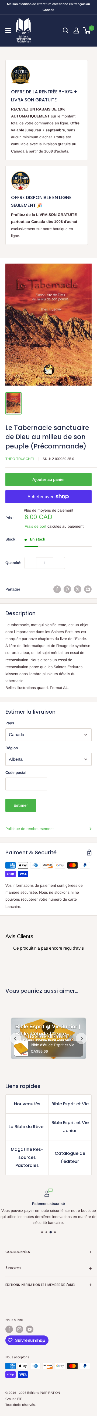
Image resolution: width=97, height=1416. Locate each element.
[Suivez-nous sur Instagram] (19, 1329)
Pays (9, 723)
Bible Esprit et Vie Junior (70, 1127)
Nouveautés (27, 1104)
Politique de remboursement (29, 829)
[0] (87, 30)
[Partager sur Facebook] (57, 589)
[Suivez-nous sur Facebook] (9, 1329)
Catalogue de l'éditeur (70, 1157)
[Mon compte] (76, 30)
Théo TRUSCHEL (20, 459)
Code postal (15, 772)
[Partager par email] (88, 589)
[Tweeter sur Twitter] (77, 589)
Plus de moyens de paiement (48, 510)
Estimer (20, 805)
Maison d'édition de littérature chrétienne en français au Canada (48, 7)
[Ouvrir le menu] (8, 30)
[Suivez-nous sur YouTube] (29, 1329)
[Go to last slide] (15, 1038)
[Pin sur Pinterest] (67, 589)
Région (11, 748)
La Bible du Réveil (27, 1127)
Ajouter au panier (48, 479)
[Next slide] (81, 1038)
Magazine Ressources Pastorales (27, 1157)
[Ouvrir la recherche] (66, 30)
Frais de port (35, 526)
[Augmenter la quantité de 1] (59, 563)
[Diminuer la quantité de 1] (30, 563)
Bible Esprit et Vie (70, 1104)
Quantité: (13, 563)
